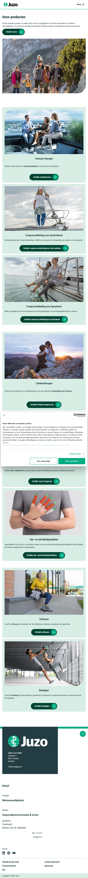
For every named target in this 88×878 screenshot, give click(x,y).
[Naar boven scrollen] (83, 734)
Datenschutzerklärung (47, 445)
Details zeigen (75, 454)
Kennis (5, 810)
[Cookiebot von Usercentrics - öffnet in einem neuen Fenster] (75, 415)
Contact (5, 795)
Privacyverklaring (9, 866)
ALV (3, 870)
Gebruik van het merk (10, 862)
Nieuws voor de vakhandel (14, 827)
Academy (6, 820)
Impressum (65, 445)
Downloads (7, 824)
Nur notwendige (43, 461)
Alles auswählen (71, 461)
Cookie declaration (52, 862)
